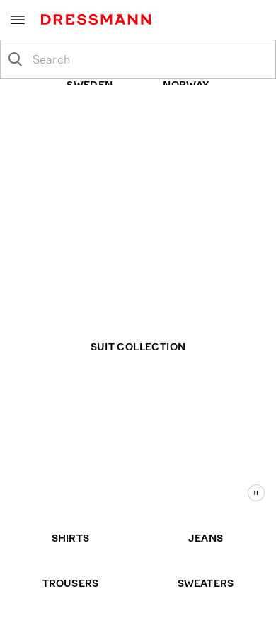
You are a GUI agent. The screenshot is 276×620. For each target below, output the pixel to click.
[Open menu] (17, 20)
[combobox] (149, 59)
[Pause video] (256, 492)
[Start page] (98, 19)
